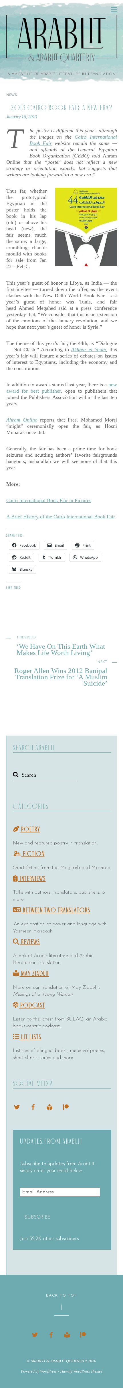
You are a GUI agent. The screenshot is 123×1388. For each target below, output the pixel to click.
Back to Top (61, 1295)
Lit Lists (30, 1037)
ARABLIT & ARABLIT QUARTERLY (59, 1361)
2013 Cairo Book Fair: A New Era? (61, 107)
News (11, 94)
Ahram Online (21, 420)
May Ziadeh (34, 973)
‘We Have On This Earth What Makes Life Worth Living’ (61, 645)
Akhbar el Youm (88, 349)
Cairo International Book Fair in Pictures (48, 500)
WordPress (48, 1371)
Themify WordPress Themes (81, 1371)
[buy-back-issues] (49, 1106)
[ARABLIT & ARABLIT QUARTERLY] (61, 60)
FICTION (33, 854)
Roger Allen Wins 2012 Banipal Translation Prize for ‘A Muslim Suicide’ (60, 673)
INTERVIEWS (32, 879)
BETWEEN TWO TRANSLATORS (55, 910)
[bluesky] (17, 1106)
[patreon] (66, 1106)
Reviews (30, 942)
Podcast (32, 1005)
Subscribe (37, 1217)
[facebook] (33, 1106)
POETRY (30, 829)
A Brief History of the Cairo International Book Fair (60, 517)
